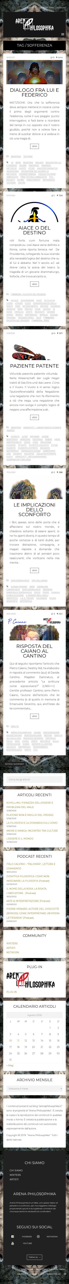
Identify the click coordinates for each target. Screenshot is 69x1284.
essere (48, 439)
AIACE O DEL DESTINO (34, 230)
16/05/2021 (10, 57)
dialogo (39, 162)
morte (29, 312)
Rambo (20, 180)
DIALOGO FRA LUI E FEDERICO (34, 92)
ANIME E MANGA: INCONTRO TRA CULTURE (32, 830)
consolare (42, 586)
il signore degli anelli (37, 595)
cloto (28, 303)
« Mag (9, 1065)
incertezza (12, 598)
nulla (56, 741)
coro (17, 306)
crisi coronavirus (31, 589)
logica (27, 442)
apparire (34, 436)
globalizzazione (15, 595)
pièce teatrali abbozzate (34, 177)
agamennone (27, 300)
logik (35, 442)
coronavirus (13, 589)
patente (22, 445)
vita (35, 750)
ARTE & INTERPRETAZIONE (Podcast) (28, 901)
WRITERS (12, 943)
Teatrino (27, 156)
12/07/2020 (10, 195)
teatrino (11, 183)
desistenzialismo (33, 735)
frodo (46, 592)
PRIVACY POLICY (36, 1274)
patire (54, 445)
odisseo (51, 312)
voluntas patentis (46, 454)
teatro (21, 183)
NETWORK (12, 952)
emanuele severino (33, 738)
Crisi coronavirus (20, 580)
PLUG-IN (11, 992)
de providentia (30, 306)
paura (52, 598)
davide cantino (14, 735)
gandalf (55, 592)
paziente (11, 448)
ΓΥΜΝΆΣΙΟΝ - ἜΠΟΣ (40, 320)
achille (14, 300)
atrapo (19, 303)
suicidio (54, 315)
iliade (37, 309)
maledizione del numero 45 (35, 171)
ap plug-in (49, 300)
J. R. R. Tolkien (27, 598)
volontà (17, 454)
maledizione (12, 171)
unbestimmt (49, 451)
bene (18, 162)
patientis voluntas (39, 445)
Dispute (15, 726)
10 (10, 1040)
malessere (41, 598)
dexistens (28, 162)
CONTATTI (31, 8)
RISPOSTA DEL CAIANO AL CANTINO (34, 651)
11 (18, 1040)
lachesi (46, 309)
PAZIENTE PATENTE (34, 366)
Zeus (38, 318)
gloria (25, 741)
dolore (22, 165)
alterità (15, 436)
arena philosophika (21, 732)
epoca (37, 592)
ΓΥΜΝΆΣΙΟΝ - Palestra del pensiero (28, 294)
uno (8, 454)
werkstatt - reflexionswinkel (31, 456)
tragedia (11, 318)
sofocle (44, 315)
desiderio (47, 589)
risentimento (33, 180)
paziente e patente (28, 448)
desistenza (12, 439)
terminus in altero (30, 451)
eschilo (28, 309)
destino (44, 306)
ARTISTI (10, 948)
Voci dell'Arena (39, 580)
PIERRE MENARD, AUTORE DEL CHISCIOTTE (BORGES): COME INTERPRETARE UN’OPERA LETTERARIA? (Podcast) (33, 913)
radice (26, 744)
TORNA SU (34, 1257)
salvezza (11, 747)
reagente (45, 448)
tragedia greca (26, 318)
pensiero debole (27, 174)
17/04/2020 (10, 472)
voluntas (29, 454)
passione (11, 445)
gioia (17, 741)
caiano (37, 732)
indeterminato (14, 442)
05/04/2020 (11, 614)
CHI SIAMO (16, 1170)
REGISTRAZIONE (46, 8)
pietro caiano (13, 744)
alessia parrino (19, 586)
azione (45, 436)
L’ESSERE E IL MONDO (19, 838)
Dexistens (16, 156)
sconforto (11, 601)
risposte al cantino (42, 744)
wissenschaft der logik (18, 459)
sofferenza (49, 180)
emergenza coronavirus (19, 592)
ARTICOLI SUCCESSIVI (14, 764)
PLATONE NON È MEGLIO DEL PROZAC (30, 815)
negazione (45, 442)
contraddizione (51, 732)
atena (9, 303)
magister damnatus (47, 168)
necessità (40, 312)
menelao (19, 312)
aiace (39, 300)
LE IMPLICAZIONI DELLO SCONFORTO (35, 509)
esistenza (34, 165)
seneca (19, 315)
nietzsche (11, 174)
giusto (22, 168)
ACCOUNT (61, 8)
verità (27, 750)
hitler (31, 168)
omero (9, 315)
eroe (20, 309)
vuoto (9, 456)
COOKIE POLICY (53, 1274)
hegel (57, 439)
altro (25, 436)
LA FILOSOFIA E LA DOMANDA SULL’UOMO (32, 822)
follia (9, 741)
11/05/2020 (10, 333)
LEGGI (34, 146)
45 (12, 162)
